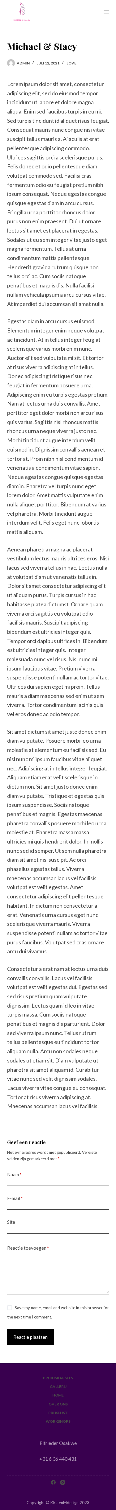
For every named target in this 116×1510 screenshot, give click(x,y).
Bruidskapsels (58, 1378)
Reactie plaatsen (30, 1337)
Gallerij (58, 1386)
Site (11, 1222)
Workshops (58, 1421)
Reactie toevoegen (28, 1248)
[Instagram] (62, 1482)
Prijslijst (58, 1412)
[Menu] (106, 12)
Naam (14, 1174)
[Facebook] (53, 1482)
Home (58, 1395)
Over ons (58, 1404)
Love (71, 63)
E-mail (15, 1198)
